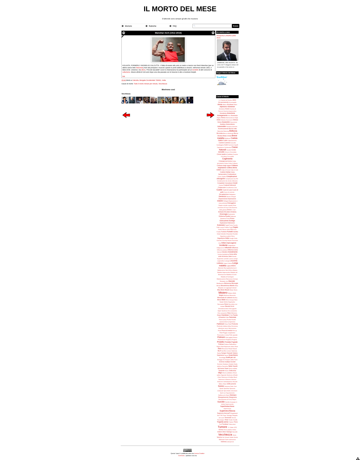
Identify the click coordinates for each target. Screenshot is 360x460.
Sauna (226, 355)
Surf (218, 415)
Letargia (227, 261)
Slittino (221, 384)
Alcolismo (230, 104)
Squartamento (230, 393)
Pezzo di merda (227, 330)
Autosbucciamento (231, 126)
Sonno (221, 386)
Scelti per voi (231, 357)
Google (231, 238)
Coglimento (227, 158)
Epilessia (233, 216)
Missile (227, 290)
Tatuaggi (229, 415)
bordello (195, 70)
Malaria (235, 270)
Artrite (219, 120)
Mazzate (231, 281)
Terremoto (228, 417)
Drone (229, 210)
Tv (228, 427)
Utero (224, 432)
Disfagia (225, 201)
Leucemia (233, 261)
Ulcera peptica (227, 429)
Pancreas (232, 317)
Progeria (234, 339)
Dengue (233, 196)
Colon (219, 170)
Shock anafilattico (227, 373)
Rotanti (235, 348)
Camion (221, 143)
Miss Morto (220, 290)
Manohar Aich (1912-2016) (168, 33)
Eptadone (223, 218)
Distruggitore (231, 203)
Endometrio (231, 214)
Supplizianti (234, 413)
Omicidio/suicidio (223, 308)
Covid (235, 183)
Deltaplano (232, 194)
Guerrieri (219, 240)
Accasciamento (223, 102)
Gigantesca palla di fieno (227, 236)
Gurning (224, 240)
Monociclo (233, 295)
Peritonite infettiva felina (224, 326)
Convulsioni (229, 183)
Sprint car (223, 393)
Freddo (219, 231)
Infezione (228, 248)
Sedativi (231, 364)
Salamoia (234, 351)
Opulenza (224, 311)
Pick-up (234, 330)
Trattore (231, 422)
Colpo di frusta (225, 170)
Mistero (223, 292)
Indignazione (220, 247)
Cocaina (235, 154)
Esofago (232, 221)
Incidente (223, 245)
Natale (222, 302)
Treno (236, 422)
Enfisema (222, 216)
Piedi (221, 332)
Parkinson (220, 324)
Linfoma (220, 263)
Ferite (220, 229)
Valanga (229, 432)
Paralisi (229, 319)
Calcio (220, 140)
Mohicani (226, 295)
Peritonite (235, 324)
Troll (220, 424)
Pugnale (234, 342)
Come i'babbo (222, 176)
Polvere (235, 337)
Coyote (221, 185)
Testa (226, 420)
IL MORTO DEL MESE (180, 9)
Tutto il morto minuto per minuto (146, 84)
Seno (230, 366)
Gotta (235, 238)
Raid (222, 346)
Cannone (231, 145)
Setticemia (232, 370)
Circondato (233, 152)
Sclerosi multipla (224, 362)
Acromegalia (232, 102)
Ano (229, 115)
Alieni (235, 104)
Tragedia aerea (222, 422)
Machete (220, 268)
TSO (221, 415)
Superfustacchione (227, 406)
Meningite (235, 283)
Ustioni (219, 432)
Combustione (231, 174)
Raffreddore (232, 344)
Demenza (222, 196)
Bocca (236, 133)
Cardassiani (227, 147)
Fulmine (224, 231)
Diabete (220, 201)
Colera (226, 163)
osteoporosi (230, 441)
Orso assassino (222, 313)
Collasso (235, 163)
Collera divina (232, 168)
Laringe (235, 258)
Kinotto (234, 256)
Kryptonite (220, 258)
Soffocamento (231, 384)
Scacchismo (233, 355)
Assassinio (226, 122)
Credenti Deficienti (229, 185)
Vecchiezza (163, 84)
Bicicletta (220, 133)
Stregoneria (233, 397)
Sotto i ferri (233, 386)
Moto (223, 300)
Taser (224, 415)
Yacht (226, 439)
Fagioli (227, 225)
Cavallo (229, 150)
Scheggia (220, 359)
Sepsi (226, 368)
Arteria (223, 117)
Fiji (232, 229)
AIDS (234, 100)
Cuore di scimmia (229, 192)
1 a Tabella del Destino (225, 100)
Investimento (233, 252)
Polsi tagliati (228, 337)
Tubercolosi (232, 424)
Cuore (219, 190)
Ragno (219, 346)
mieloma (223, 441)
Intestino (225, 252)
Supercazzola (229, 404)
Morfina (235, 297)
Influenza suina (233, 250)
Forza (234, 229)
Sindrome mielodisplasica (224, 381)
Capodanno (220, 147)
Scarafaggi (222, 357)
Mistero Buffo (232, 293)
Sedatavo (226, 364)
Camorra (227, 143)
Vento (234, 435)
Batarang (226, 131)
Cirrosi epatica (221, 154)
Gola (227, 238)
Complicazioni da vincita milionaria (227, 181)
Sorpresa (227, 386)
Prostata (228, 342)
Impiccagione (231, 243)
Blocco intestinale (228, 133)
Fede (230, 227)
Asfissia (235, 120)
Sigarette (223, 375)
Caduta (234, 138)
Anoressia (234, 115)
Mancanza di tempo (232, 279)
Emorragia (224, 214)
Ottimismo (234, 313)
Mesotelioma (225, 285)
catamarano (232, 439)
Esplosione (223, 223)
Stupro (234, 399)
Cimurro (227, 152)
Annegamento (222, 115)
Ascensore (229, 120)
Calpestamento (232, 140)
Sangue (223, 353)
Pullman (221, 344)
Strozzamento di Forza (225, 399)
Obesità (227, 306)
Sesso (227, 370)
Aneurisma (231, 113)
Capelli (236, 145)
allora (143, 70)
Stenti (227, 395)
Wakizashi (222, 439)
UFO (235, 427)
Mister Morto (233, 290)
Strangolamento (223, 397)
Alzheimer (231, 107)
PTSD (231, 315)
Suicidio (221, 402)
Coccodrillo (230, 156)
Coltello (222, 172)
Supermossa (227, 408)
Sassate (229, 353)
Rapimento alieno (229, 346)
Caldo (225, 140)
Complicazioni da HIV (231, 178)
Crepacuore (222, 187)
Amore (227, 109)
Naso (235, 300)
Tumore (222, 426)
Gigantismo (221, 238)
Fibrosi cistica (226, 229)
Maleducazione (221, 279)
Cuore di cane (227, 190)
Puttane (226, 344)
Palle (227, 317)
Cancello (233, 143)
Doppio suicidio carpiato (226, 205)
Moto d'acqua (230, 300)
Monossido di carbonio (224, 297)
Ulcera (221, 429)
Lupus (229, 266)
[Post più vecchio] (210, 119)
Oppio (219, 311)
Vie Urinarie (225, 437)
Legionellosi (220, 261)
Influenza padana (222, 250)
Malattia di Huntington (227, 277)
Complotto (220, 183)
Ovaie (219, 315)
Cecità (233, 150)
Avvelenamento (223, 128)
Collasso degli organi (224, 165)
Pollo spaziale (233, 335)
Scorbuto (220, 364)
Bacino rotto (233, 128)
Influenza (235, 247)
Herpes (229, 240)
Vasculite (234, 432)
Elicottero (227, 212)
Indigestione (231, 245)
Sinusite (235, 381)
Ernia (228, 218)
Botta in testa (227, 136)
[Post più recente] (126, 119)
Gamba (235, 231)
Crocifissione (230, 187)
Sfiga (220, 373)
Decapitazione (224, 194)
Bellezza (233, 131)
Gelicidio (223, 234)
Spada (221, 388)
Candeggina (220, 145)
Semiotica (225, 366)
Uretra (234, 429)
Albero (225, 104)
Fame (231, 225)
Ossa (229, 313)
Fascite (235, 225)
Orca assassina (232, 311)
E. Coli (233, 210)
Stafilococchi (222, 395)
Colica (230, 163)
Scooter (233, 362)
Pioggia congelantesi (229, 332)
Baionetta (220, 131)
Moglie (221, 295)
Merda (218, 285)
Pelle (229, 324)
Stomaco (233, 395)
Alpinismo (223, 107)
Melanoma (227, 283)
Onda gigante (232, 308)
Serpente (222, 370)
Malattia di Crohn (231, 274)
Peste (219, 330)
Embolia (233, 212)
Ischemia (225, 256)
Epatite (227, 216)
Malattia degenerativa (223, 272)
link (123, 76)
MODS (233, 266)
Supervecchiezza (227, 411)
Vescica (219, 437)
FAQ (175, 26)
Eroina (232, 218)
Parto (226, 324)
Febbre (227, 227)
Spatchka (226, 388)
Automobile (221, 126)
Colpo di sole (234, 170)
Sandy (219, 353)
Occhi (232, 306)
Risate (230, 348)
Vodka (231, 437)
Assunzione (233, 122)
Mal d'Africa (229, 270)
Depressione (232, 199)
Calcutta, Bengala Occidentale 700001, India (149, 80)
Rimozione (225, 348)
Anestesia (223, 113)
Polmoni (221, 337)
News (226, 304)
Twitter (232, 427)
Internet (219, 252)
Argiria (219, 117)
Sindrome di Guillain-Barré (229, 377)
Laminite (225, 258)
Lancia (231, 258)
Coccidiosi (224, 156)
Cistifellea (230, 154)
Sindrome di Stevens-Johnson (227, 379)
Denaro (228, 196)
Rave (236, 346)
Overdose (225, 315)
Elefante (221, 212)
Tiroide (231, 420)
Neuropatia (220, 304)
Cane (226, 145)
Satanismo (220, 355)
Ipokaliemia (225, 254)
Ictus (223, 243)
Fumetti (230, 232)
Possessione (221, 339)
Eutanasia (221, 225)
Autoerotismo (230, 124)
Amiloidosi (222, 109)
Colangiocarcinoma (225, 161)
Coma (228, 172)
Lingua (225, 263)
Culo (235, 187)
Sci (224, 359)
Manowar (139, 68)
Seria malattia (233, 368)
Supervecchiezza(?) (223, 413)
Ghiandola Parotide (232, 234)
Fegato (235, 227)
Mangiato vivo (224, 281)
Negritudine (231, 302)
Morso (219, 300)
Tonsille (235, 420)
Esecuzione (224, 221)
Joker (230, 256)
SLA (219, 351)
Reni (219, 349)
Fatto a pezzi (220, 227)
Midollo (232, 285)
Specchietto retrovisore (230, 390)
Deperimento (223, 199)
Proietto (220, 342)
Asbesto (223, 120)
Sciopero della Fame (231, 359)
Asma (219, 122)
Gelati (218, 234)
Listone (230, 263)
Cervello (221, 152)
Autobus (222, 124)
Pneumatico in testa (223, 335)
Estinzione (231, 223)
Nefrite (226, 302)
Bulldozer (227, 138)
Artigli (236, 117)
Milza (236, 285)
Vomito (236, 437)
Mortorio (128, 26)
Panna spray (222, 319)
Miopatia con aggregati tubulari (227, 288)
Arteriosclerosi (230, 117)
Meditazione (220, 283)
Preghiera (228, 339)
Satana (235, 353)
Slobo (224, 384)
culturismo (126, 72)
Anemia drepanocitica (230, 111)
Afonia (220, 104)
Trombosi (225, 424)
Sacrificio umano (226, 351)
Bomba (220, 136)
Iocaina (220, 254)
